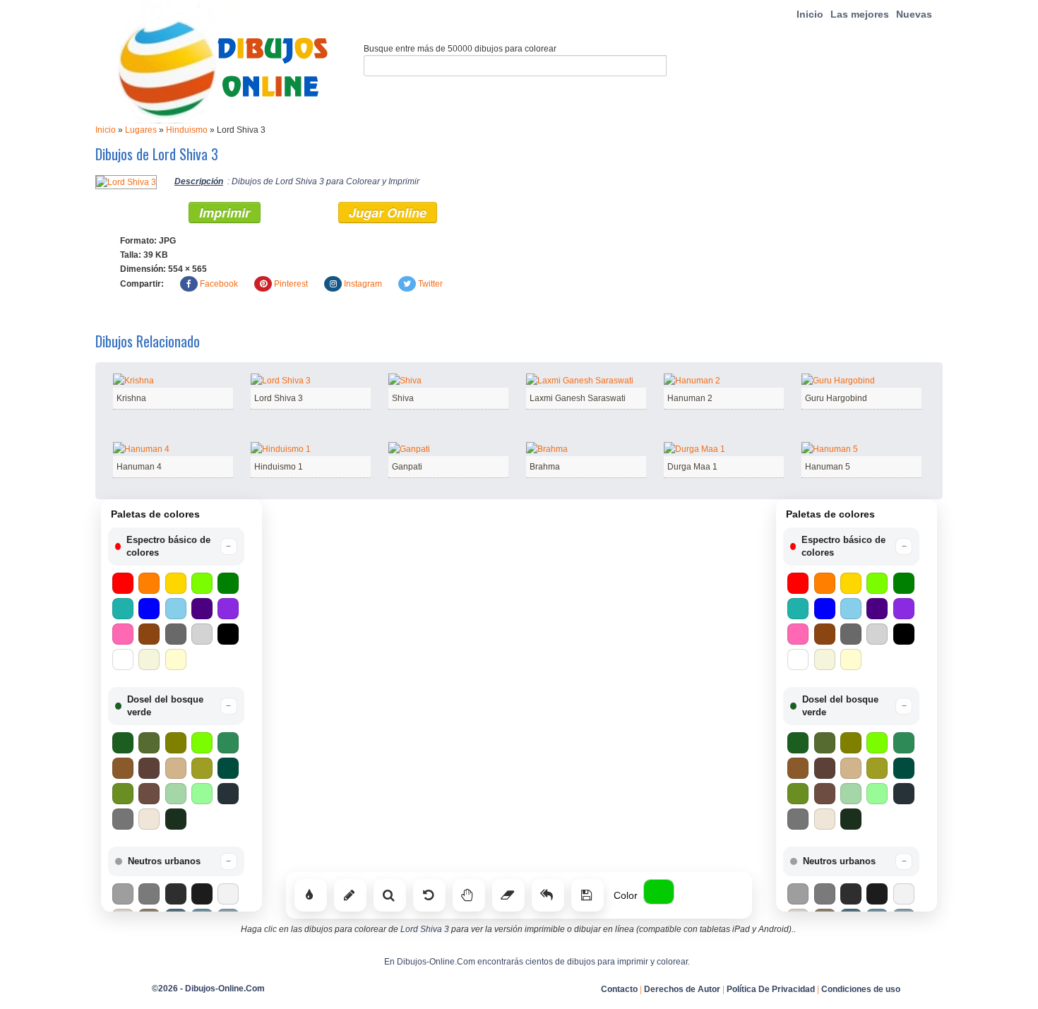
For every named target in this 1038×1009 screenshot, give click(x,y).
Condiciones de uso (860, 989)
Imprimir (224, 212)
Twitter (430, 284)
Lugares (141, 130)
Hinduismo (187, 130)
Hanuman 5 (827, 467)
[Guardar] (587, 895)
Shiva (403, 398)
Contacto (619, 989)
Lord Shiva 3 (278, 398)
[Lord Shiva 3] (126, 181)
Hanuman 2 (689, 398)
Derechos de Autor (682, 989)
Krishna (131, 398)
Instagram (363, 284)
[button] (176, 546)
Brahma (545, 467)
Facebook (219, 284)
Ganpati (407, 467)
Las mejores (859, 14)
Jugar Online (387, 212)
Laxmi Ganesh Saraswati (578, 398)
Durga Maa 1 (692, 467)
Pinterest (291, 284)
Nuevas (914, 14)
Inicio (810, 14)
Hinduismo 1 (278, 467)
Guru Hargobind (836, 398)
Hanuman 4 (139, 467)
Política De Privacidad (771, 989)
